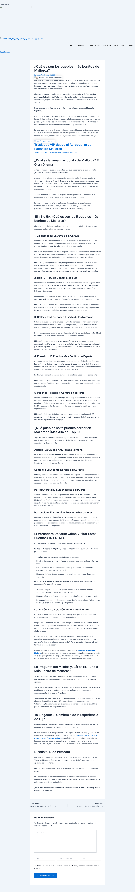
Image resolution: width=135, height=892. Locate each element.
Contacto (107, 45)
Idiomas (130, 45)
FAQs (116, 45)
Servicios (80, 45)
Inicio (72, 45)
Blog (122, 45)
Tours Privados (94, 45)
